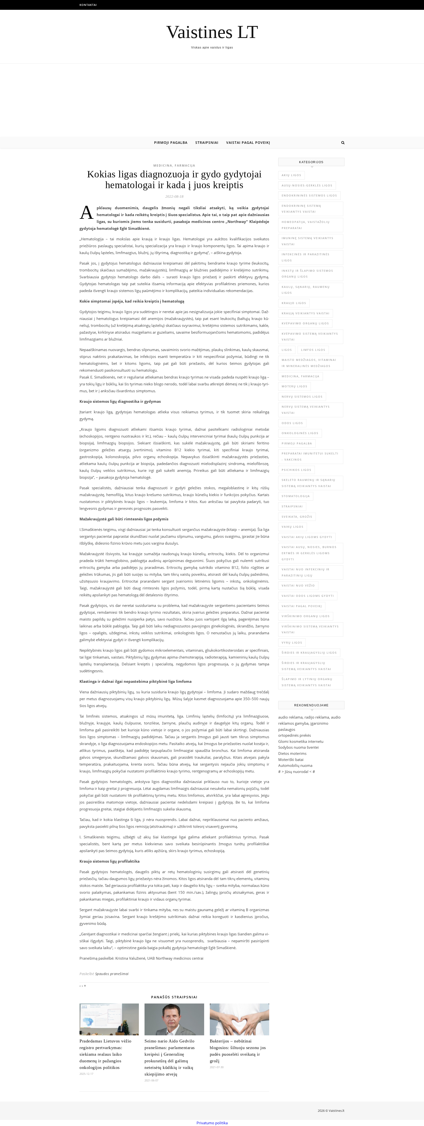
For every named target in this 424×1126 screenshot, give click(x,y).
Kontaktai (88, 5)
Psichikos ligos (296, 470)
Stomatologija (296, 496)
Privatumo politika (212, 1122)
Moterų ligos (294, 386)
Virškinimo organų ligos (306, 616)
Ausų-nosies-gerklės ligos (307, 185)
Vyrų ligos (292, 642)
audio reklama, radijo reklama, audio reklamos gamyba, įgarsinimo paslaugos (309, 723)
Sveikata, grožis (297, 516)
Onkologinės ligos (300, 433)
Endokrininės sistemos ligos (309, 195)
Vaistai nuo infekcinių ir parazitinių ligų (306, 572)
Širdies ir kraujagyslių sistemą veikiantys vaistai (306, 666)
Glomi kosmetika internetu (300, 741)
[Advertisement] (212, 100)
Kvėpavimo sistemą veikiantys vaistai (310, 337)
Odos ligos (292, 423)
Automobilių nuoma (295, 765)
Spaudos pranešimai (112, 973)
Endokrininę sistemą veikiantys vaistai (301, 209)
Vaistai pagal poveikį (248, 142)
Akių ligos (291, 175)
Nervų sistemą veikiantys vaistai (306, 410)
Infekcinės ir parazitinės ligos (306, 257)
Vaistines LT (212, 32)
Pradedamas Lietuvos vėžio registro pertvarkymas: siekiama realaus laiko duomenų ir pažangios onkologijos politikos (106, 1054)
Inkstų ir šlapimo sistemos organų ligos (307, 274)
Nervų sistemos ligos (302, 396)
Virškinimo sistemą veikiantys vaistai (310, 629)
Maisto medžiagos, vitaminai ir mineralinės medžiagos (309, 363)
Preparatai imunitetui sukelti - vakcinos (310, 456)
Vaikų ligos (293, 526)
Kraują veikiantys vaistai (306, 313)
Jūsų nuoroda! (296, 771)
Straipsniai (206, 142)
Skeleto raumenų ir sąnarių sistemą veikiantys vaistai (308, 483)
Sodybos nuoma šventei (298, 747)
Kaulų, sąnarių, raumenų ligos (306, 290)
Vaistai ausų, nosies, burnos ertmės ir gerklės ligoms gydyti (309, 553)
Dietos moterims (292, 753)
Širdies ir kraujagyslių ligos (309, 652)
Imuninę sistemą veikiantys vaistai (307, 241)
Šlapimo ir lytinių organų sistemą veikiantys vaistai (307, 682)
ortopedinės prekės (294, 735)
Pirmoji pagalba (170, 142)
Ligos (287, 350)
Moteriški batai (291, 759)
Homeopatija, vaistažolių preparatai (306, 225)
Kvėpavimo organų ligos (305, 323)
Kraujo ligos (294, 303)
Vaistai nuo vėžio (298, 585)
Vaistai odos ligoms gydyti (308, 596)
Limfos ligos (313, 350)
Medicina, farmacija (174, 165)
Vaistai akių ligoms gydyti (307, 537)
